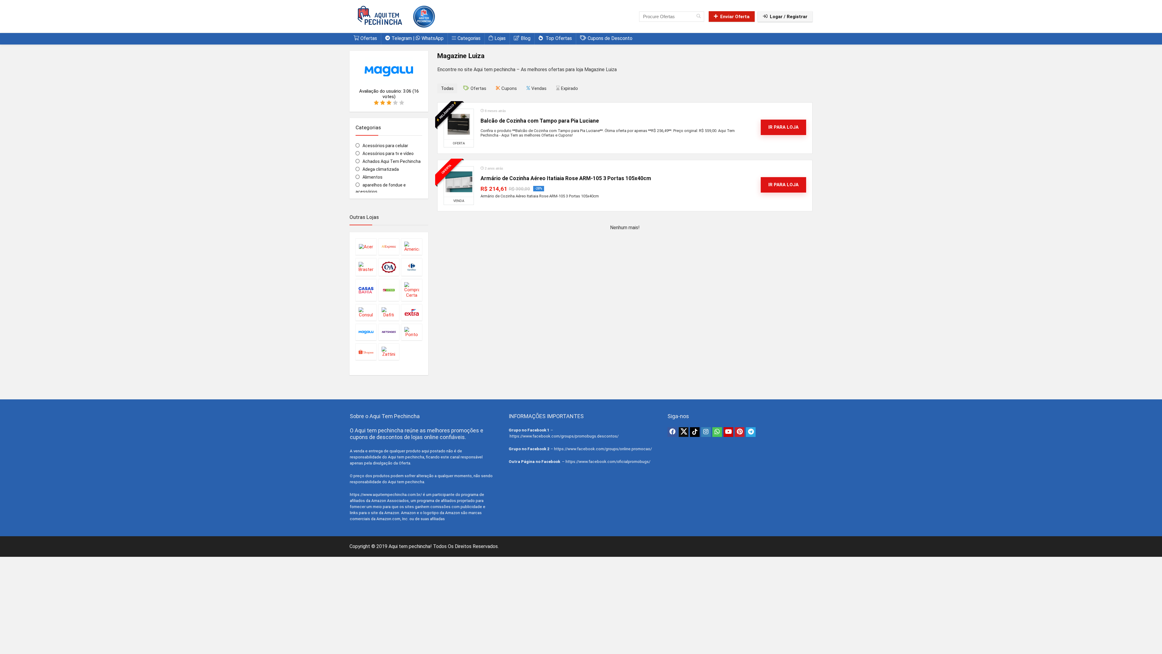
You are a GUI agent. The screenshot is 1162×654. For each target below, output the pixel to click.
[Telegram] (751, 432)
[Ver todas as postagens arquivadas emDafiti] (389, 312)
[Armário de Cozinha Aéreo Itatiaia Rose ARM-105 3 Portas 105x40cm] (459, 182)
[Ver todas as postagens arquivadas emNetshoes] (389, 332)
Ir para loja (783, 127)
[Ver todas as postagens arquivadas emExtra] (411, 312)
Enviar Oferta (735, 16)
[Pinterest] (739, 432)
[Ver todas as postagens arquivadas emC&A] (389, 267)
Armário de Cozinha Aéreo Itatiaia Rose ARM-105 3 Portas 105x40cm (566, 178)
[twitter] (683, 432)
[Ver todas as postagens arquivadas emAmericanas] (411, 246)
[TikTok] (695, 432)
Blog (525, 38)
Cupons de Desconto (610, 38)
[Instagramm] (706, 432)
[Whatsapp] (717, 432)
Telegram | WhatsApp (418, 38)
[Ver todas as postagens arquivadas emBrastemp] (366, 267)
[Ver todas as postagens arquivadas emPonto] (411, 332)
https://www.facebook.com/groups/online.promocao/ (603, 449)
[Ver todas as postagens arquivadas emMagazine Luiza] (366, 332)
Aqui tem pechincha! (410, 546)
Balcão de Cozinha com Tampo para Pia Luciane (540, 121)
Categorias (469, 38)
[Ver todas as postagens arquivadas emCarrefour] (411, 267)
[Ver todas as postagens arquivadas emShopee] (366, 351)
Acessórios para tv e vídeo (388, 153)
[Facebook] (672, 432)
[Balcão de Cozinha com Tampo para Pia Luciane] (459, 124)
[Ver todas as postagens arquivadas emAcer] (366, 246)
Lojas (500, 38)
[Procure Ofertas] (698, 17)
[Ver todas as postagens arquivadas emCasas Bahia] (366, 290)
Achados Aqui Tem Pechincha (392, 161)
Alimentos (372, 177)
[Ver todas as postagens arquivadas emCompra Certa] (411, 290)
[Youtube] (728, 432)
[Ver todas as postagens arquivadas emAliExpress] (389, 246)
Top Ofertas (558, 38)
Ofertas (368, 38)
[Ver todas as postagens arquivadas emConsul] (366, 312)
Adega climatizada (381, 169)
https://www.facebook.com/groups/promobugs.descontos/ (564, 436)
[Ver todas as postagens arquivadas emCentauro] (389, 290)
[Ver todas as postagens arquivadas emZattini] (389, 351)
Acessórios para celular (385, 145)
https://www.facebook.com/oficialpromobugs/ (608, 461)
